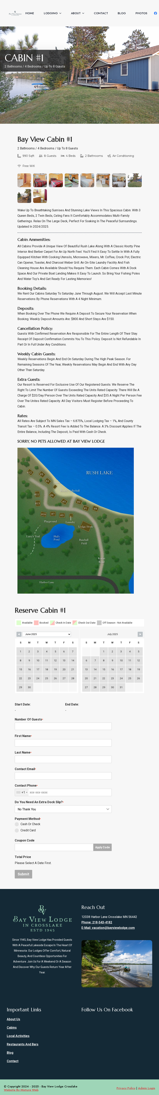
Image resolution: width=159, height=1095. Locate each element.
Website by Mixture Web (21, 1090)
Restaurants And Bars (22, 1044)
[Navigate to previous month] (19, 634)
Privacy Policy (126, 1088)
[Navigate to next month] (140, 634)
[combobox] (22, 792)
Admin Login (146, 1088)
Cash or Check (30, 824)
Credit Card (28, 830)
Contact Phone (26, 785)
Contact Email (25, 769)
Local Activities (18, 1036)
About (76, 13)
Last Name (23, 752)
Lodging (51, 13)
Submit (23, 874)
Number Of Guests (29, 719)
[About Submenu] (82, 13)
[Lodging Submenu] (59, 13)
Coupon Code (25, 840)
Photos (141, 13)
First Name (23, 736)
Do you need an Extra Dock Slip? (39, 802)
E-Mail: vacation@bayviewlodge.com (108, 928)
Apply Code (102, 847)
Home (29, 13)
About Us (13, 1019)
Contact (101, 13)
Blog (122, 13)
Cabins (12, 1027)
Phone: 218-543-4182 (96, 922)
